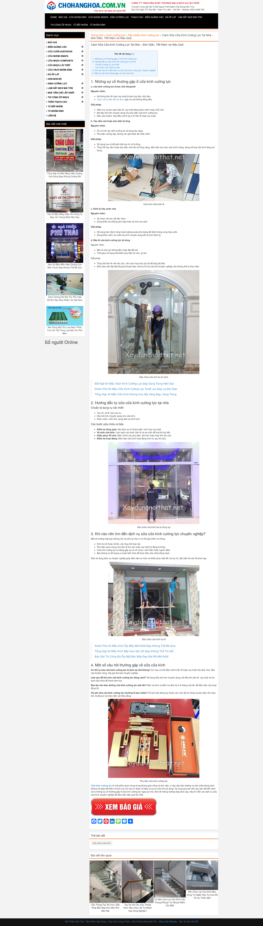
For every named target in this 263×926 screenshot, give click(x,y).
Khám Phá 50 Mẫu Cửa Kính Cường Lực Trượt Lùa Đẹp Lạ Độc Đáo (136, 389)
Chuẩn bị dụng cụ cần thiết (107, 64)
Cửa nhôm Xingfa (98, 17)
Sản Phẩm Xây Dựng (96, 921)
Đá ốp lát (170, 17)
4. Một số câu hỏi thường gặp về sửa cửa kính (113, 73)
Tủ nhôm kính (97, 24)
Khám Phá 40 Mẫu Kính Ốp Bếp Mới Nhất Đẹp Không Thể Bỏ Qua (135, 646)
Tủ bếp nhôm (80, 24)
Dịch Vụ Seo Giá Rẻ (188, 921)
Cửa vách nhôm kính (60, 69)
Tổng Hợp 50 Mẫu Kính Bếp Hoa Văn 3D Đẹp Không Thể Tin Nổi (134, 651)
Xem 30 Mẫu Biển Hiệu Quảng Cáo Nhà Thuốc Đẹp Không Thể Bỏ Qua (64, 266)
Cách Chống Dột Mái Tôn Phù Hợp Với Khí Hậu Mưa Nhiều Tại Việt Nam (64, 298)
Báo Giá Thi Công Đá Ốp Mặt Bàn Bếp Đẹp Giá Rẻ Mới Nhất (131, 656)
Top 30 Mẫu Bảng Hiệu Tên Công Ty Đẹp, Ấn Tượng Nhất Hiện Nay (64, 216)
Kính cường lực (119, 17)
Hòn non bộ (55, 78)
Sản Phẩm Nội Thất (74, 921)
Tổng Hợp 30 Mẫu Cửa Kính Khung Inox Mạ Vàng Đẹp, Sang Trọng (135, 394)
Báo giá (63, 17)
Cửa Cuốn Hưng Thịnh (119, 921)
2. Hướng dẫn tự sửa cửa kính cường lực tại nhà (114, 61)
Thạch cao (137, 17)
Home (53, 17)
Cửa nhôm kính (77, 17)
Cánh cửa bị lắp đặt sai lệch (110, 99)
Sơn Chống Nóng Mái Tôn (144, 921)
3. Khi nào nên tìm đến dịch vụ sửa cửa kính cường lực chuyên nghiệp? (124, 70)
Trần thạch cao (57, 101)
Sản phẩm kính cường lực (143, 35)
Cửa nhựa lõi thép (59, 65)
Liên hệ (52, 115)
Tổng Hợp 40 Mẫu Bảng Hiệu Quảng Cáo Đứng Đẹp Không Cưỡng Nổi (64, 175)
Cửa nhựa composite (60, 60)
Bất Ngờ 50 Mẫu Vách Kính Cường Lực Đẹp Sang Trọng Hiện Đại (134, 383)
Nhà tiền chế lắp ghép (61, 92)
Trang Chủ (97, 35)
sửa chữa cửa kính (102, 843)
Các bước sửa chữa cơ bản (107, 67)
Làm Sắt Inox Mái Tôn (190, 17)
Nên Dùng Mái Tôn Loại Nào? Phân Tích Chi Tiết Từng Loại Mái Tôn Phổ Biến (64, 330)
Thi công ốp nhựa (60, 24)
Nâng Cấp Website (168, 921)
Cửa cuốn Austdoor (60, 51)
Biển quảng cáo (154, 17)
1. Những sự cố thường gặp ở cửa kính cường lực (115, 58)
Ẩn (133, 53)
